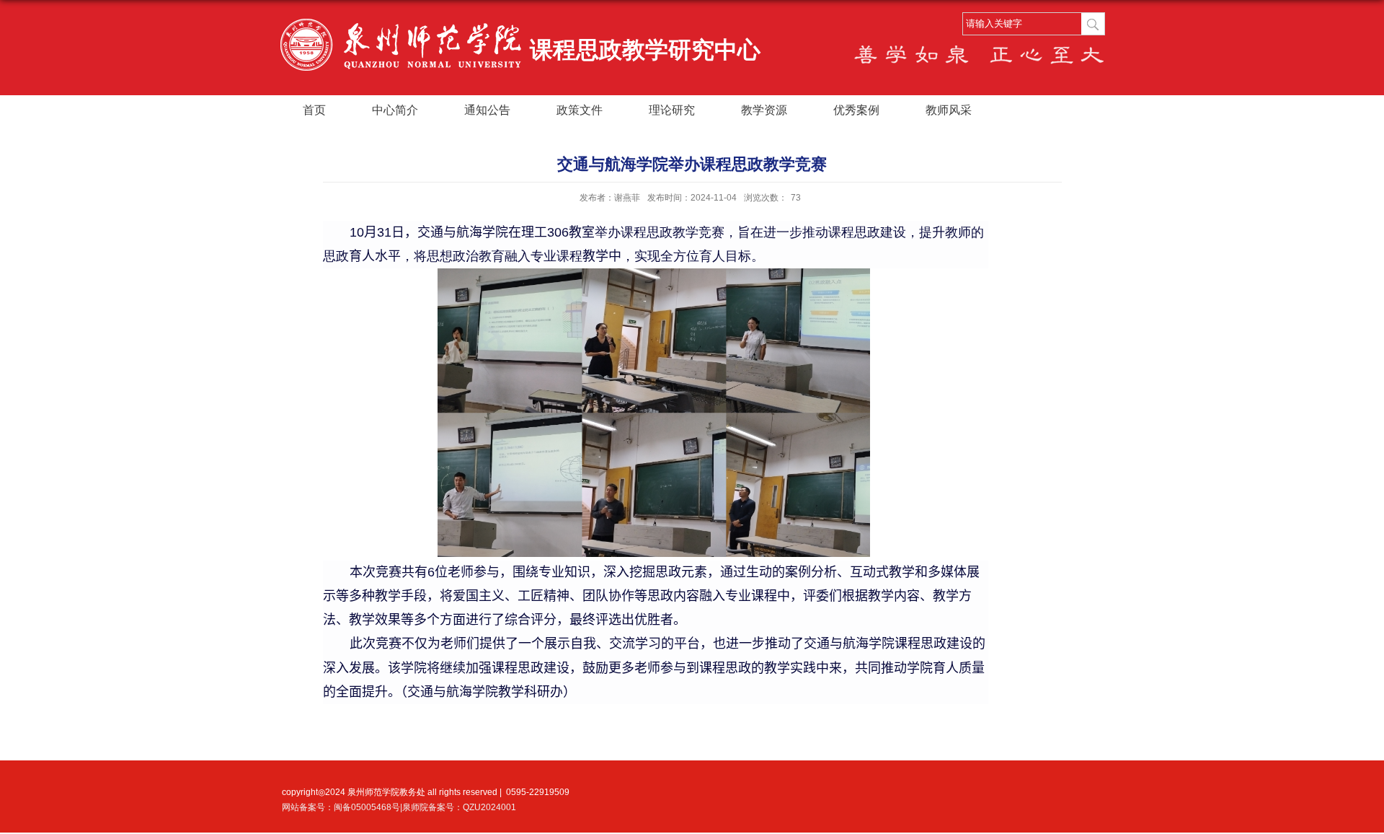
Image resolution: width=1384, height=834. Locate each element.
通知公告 (487, 110)
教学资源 (764, 110)
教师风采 (949, 110)
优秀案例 (856, 110)
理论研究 (672, 110)
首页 (314, 110)
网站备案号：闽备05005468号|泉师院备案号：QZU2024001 (399, 807)
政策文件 (579, 110)
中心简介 (395, 110)
